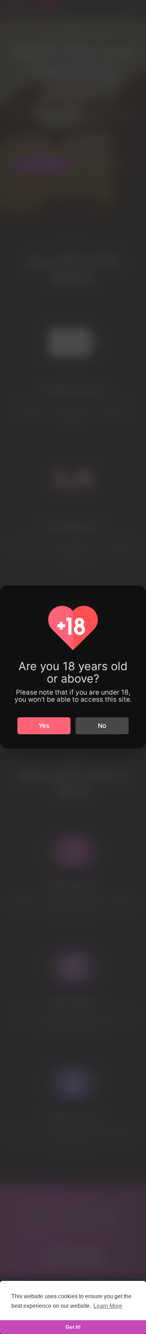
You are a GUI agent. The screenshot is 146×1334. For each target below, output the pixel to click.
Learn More (108, 1306)
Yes (44, 725)
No (102, 725)
